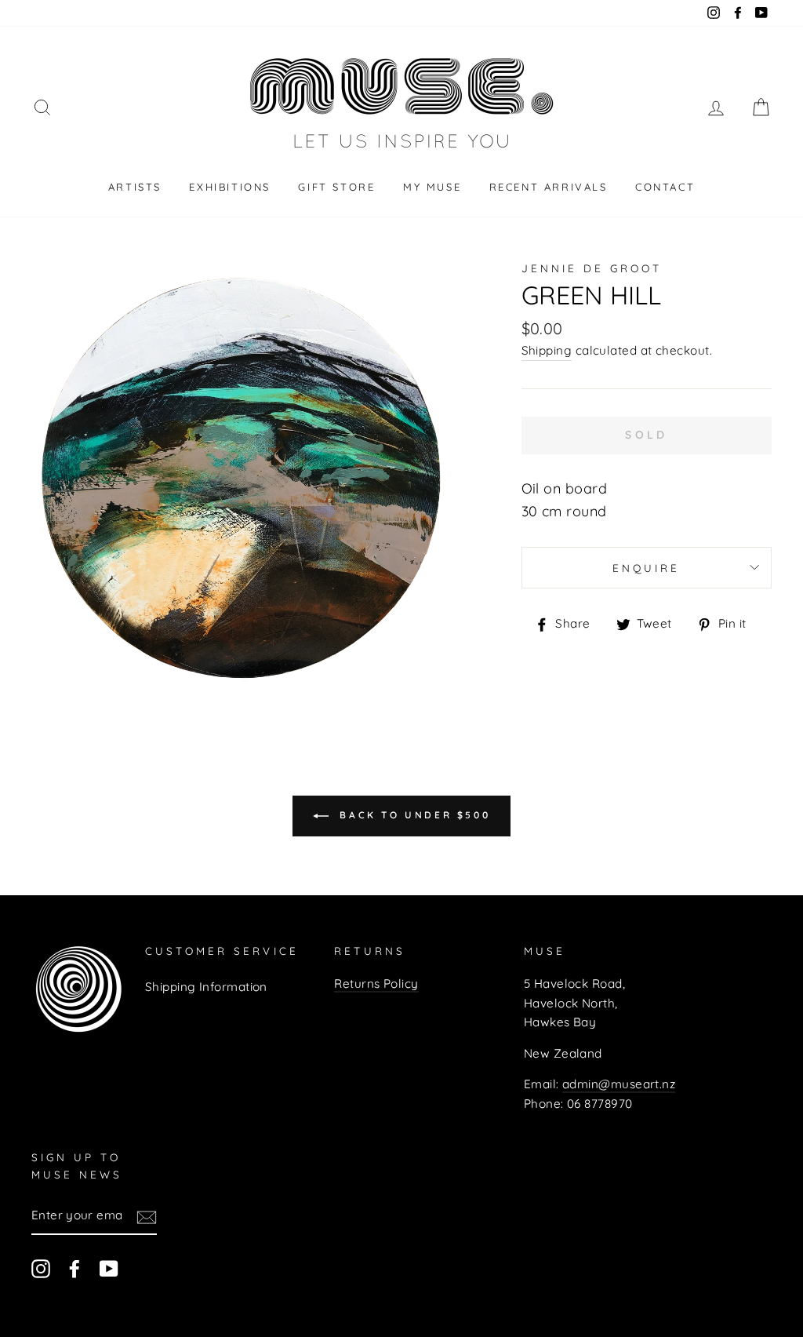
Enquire (646, 567)
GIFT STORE (336, 186)
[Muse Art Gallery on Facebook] (74, 1268)
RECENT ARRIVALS (548, 186)
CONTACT (665, 186)
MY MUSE (432, 186)
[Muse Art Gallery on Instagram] (40, 1268)
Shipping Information (206, 986)
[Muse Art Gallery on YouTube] (109, 1268)
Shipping (546, 350)
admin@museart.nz (618, 1084)
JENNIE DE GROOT (592, 268)
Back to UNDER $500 (412, 815)
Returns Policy (376, 983)
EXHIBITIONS (230, 186)
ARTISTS (135, 186)
